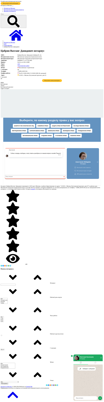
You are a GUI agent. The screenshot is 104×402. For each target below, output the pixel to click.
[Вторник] (4, 301)
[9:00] (2, 321)
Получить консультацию (10, 3)
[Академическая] (8, 367)
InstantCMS (29, 386)
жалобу (33, 189)
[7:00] (2, 318)
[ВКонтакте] (3, 265)
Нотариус (52, 283)
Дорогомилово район (23, 65)
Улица (51, 380)
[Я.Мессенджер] (1, 265)
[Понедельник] (4, 300)
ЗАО (18, 64)
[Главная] (16, 41)
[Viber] (54, 385)
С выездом (53, 348)
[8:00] (2, 320)
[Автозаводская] (8, 366)
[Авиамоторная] (8, 365)
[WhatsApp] (8, 265)
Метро (52, 362)
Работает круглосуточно (56, 334)
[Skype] (10, 265)
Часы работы (53, 315)
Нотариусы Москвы (6, 386)
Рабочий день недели (56, 297)
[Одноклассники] (5, 265)
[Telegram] (6, 265)
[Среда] (4, 303)
